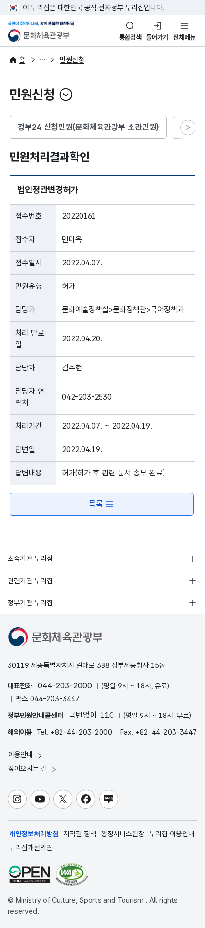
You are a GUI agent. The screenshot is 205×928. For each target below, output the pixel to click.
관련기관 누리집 (30, 581)
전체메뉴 (184, 37)
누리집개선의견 (30, 848)
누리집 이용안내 (172, 834)
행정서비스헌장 (122, 834)
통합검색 (130, 37)
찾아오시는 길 (28, 768)
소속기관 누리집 (30, 558)
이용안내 (21, 754)
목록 (96, 503)
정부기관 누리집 (30, 603)
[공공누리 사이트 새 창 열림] (29, 874)
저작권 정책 (79, 834)
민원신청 (72, 59)
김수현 (72, 367)
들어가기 (157, 37)
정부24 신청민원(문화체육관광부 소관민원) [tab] (88, 127)
